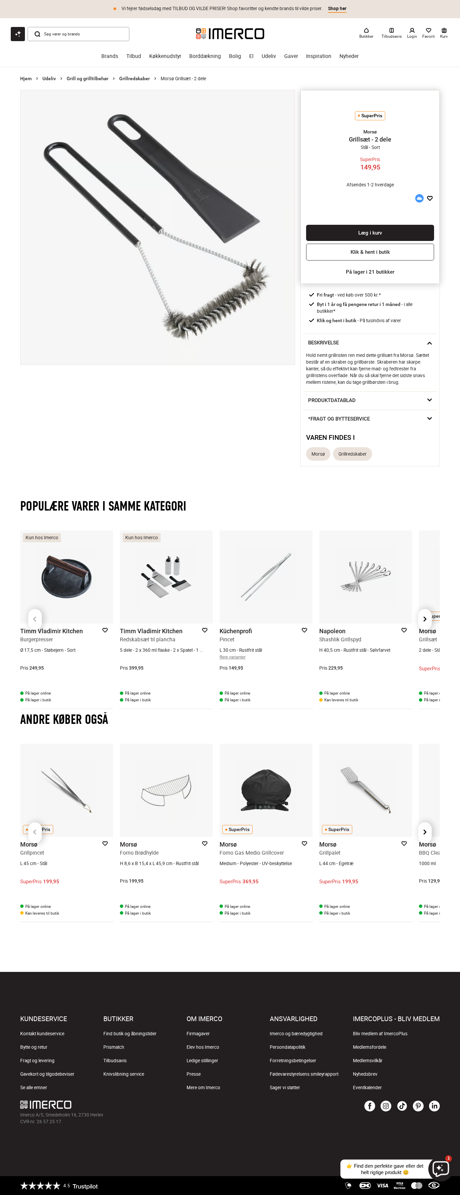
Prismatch (113, 1047)
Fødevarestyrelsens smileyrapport (304, 1074)
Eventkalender (367, 1087)
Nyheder (349, 56)
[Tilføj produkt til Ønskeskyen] (419, 198)
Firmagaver (198, 1034)
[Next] (425, 619)
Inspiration (318, 56)
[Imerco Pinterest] (418, 1106)
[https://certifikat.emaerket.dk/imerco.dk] (434, 1185)
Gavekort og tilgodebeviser (47, 1074)
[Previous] (35, 619)
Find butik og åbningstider (130, 1034)
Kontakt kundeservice (42, 1034)
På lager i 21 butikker (370, 272)
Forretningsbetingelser (293, 1061)
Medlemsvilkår (368, 1061)
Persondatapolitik (287, 1047)
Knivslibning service (123, 1074)
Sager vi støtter (285, 1087)
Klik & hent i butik (370, 252)
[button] (370, 131)
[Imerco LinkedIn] (434, 1106)
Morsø (318, 454)
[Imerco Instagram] (386, 1106)
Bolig (235, 56)
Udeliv (269, 56)
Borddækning (205, 56)
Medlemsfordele (369, 1047)
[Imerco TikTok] (402, 1106)
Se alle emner (33, 1087)
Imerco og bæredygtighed (296, 1034)
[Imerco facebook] (369, 1106)
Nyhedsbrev (365, 1074)
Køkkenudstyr (165, 56)
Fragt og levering (37, 1061)
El (251, 56)
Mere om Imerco (203, 1087)
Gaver (291, 56)
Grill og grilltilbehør (87, 78)
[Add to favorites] (430, 198)
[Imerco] (230, 33)
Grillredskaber (134, 78)
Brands (109, 56)
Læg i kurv (370, 233)
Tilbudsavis (115, 1061)
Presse (194, 1074)
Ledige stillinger (202, 1061)
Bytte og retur (33, 1047)
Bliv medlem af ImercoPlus (380, 1034)
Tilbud (133, 56)
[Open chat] (18, 34)
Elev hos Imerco (203, 1047)
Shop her (337, 8)
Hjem (26, 78)
